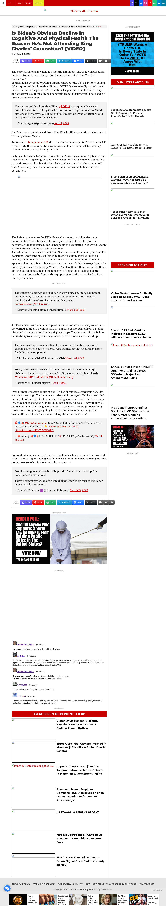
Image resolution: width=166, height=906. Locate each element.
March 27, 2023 (79, 490)
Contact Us (146, 884)
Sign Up (39, 3)
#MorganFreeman (36, 422)
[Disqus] (59, 605)
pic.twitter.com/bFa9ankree (32, 304)
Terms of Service (44, 884)
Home (20, 3)
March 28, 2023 (76, 309)
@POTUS (64, 106)
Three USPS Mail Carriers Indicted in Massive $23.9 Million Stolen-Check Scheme (81, 747)
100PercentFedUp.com (82, 889)
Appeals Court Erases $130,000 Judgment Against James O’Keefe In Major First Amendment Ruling (80, 770)
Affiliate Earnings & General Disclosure (111, 884)
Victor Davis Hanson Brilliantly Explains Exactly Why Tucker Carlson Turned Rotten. (77, 724)
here (99, 26)
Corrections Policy (70, 884)
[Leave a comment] (7, 888)
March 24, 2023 (74, 358)
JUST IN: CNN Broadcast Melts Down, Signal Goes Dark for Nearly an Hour (80, 861)
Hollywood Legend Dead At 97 (78, 812)
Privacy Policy (21, 884)
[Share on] (100, 61)
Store (29, 3)
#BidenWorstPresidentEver (31, 377)
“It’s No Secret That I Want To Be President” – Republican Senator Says (79, 838)
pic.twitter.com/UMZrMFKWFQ (34, 430)
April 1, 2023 (61, 123)
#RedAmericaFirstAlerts (63, 426)
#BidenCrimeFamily (61, 377)
